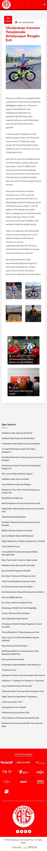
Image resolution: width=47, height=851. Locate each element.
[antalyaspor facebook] (17, 831)
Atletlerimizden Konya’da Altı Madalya (18, 438)
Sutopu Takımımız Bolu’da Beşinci (16, 613)
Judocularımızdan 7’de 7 (12, 702)
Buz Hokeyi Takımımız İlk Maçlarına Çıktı (19, 576)
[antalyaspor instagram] (25, 831)
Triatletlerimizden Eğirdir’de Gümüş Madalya (21, 444)
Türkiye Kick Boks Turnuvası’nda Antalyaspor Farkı (23, 691)
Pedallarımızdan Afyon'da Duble (15, 479)
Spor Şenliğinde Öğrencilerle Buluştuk (18, 536)
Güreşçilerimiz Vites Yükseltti (14, 707)
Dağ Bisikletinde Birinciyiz (12, 498)
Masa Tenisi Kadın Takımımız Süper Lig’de (19, 560)
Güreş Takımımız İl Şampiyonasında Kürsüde (20, 718)
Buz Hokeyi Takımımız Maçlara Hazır (17, 603)
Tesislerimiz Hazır (9, 670)
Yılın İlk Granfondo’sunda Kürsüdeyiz (17, 587)
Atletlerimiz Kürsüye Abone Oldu (15, 713)
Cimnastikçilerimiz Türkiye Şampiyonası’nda (20, 632)
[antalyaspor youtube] (29, 831)
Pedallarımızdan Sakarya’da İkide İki (17, 433)
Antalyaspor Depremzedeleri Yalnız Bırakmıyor (21, 665)
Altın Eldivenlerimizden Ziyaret (15, 619)
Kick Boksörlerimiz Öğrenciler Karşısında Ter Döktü (23, 592)
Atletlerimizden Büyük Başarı (14, 517)
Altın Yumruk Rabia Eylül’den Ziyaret (17, 474)
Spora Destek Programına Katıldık (16, 571)
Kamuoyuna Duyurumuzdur (13, 659)
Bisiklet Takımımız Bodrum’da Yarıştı (17, 531)
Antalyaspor (11, 106)
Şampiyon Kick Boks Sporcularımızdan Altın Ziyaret (23, 675)
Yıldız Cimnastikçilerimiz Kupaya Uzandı (18, 581)
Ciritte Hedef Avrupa (11, 547)
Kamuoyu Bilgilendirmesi (12, 597)
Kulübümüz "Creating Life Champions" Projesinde (23, 681)
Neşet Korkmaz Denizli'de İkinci (15, 646)
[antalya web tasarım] (16, 847)
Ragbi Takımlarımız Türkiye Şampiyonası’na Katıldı (23, 541)
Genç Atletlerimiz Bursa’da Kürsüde (17, 686)
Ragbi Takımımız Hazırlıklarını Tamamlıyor (19, 697)
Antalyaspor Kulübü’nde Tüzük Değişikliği (19, 608)
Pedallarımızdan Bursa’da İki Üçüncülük (18, 565)
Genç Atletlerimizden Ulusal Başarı (16, 485)
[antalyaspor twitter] (21, 831)
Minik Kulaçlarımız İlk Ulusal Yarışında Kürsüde (21, 503)
